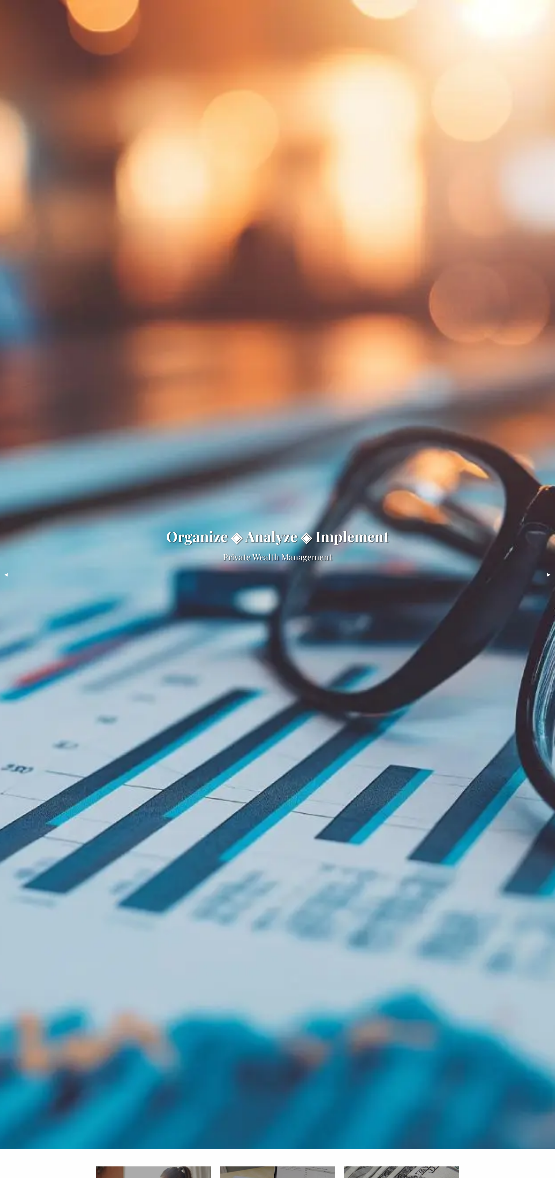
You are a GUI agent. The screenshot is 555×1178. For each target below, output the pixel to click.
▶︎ (551, 574)
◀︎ (8, 574)
